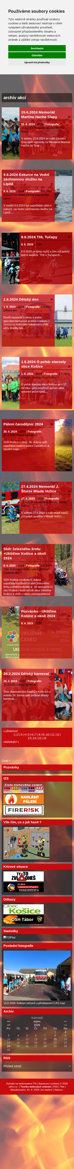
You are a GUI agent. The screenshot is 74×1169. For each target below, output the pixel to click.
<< (8, 1021)
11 (52, 734)
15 (39, 738)
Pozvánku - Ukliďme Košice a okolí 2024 (38, 613)
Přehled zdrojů (12, 1066)
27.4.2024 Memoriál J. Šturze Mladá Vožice (40, 489)
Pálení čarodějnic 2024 (23, 424)
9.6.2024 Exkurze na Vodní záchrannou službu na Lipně (26, 179)
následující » (11, 741)
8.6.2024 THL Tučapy (39, 237)
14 (34, 738)
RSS (55, 1086)
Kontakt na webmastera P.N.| (22, 1083)
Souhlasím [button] (37, 48)
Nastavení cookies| (49, 1083)
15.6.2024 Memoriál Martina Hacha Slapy (39, 114)
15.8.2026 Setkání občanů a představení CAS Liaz (34, 1003)
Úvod (5, 760)
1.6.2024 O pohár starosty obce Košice (43, 364)
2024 (40, 124)
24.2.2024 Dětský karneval (26, 674)
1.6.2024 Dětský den (21, 299)
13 (29, 738)
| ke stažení (46, 1089)
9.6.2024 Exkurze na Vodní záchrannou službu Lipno (27, 195)
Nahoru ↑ (60, 1089)
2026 (37, 1025)
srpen (37, 1021)
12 (57, 734)
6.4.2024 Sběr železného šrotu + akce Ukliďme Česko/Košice (27, 569)
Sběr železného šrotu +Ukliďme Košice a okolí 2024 (24, 553)
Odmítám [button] (37, 55)
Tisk (62, 1086)
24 (8, 1046)
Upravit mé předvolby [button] (37, 62)
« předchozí (10, 731)
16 (44, 738)
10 (47, 734)
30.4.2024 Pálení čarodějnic (20, 435)
